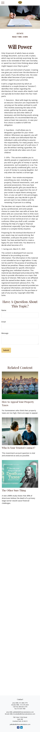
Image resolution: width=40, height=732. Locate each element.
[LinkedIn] (21, 727)
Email (3, 322)
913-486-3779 (23, 703)
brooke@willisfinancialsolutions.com (24, 714)
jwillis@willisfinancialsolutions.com (23, 712)
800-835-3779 (23, 707)
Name (3, 310)
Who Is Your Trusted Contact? (18, 447)
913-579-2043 (24, 705)
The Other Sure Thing (14, 490)
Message (4, 333)
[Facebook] (18, 727)
